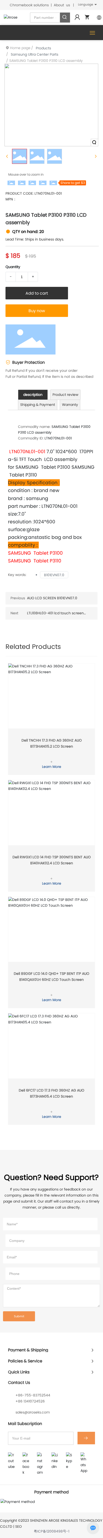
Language (85, 4)
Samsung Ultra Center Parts (34, 54)
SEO (18, 1526)
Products (43, 48)
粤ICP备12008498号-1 (51, 1531)
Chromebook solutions (29, 5)
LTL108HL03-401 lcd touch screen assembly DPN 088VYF (55, 616)
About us (62, 5)
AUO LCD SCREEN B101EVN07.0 (52, 598)
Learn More (51, 766)
